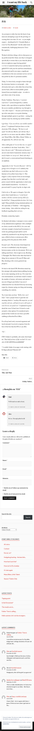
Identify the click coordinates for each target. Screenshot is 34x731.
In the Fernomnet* (7, 603)
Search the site (6, 514)
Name (5, 460)
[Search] (29, 2)
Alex (16, 27)
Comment (6, 443)
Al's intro (7, 544)
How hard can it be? (10, 562)
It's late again (8, 570)
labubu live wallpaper (13, 680)
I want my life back (17, 2)
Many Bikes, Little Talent (12, 574)
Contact (6, 549)
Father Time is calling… (9, 611)
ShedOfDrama (27, 680)
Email (5, 469)
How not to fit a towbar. (11, 566)
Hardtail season (17, 651)
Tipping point (6, 598)
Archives (4, 527)
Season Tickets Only (10, 579)
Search (28, 517)
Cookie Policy (6, 723)
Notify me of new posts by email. (14, 494)
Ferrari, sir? (7, 553)
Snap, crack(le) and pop (19, 696)
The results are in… (8, 607)
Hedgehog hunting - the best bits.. (15, 557)
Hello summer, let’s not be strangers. (14, 616)
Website (5, 478)
